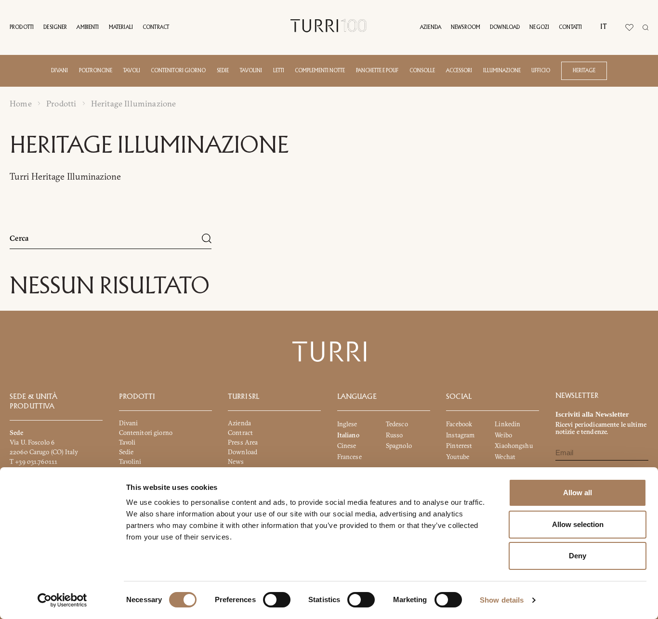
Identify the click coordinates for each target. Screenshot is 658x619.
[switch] (276, 599)
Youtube (457, 457)
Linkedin (507, 424)
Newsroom (465, 27)
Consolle (422, 70)
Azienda (430, 27)
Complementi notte (320, 70)
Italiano (348, 435)
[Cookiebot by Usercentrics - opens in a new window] (62, 600)
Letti (278, 70)
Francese (349, 457)
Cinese (346, 445)
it (603, 27)
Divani (59, 70)
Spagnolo (399, 445)
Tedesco (397, 424)
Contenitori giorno (178, 70)
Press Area (243, 442)
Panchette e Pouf (377, 70)
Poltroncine (95, 70)
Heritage (584, 70)
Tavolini (251, 70)
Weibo (503, 435)
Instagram (460, 435)
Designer (55, 27)
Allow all (577, 492)
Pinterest (459, 445)
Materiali (121, 27)
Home (21, 103)
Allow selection (578, 524)
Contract (156, 27)
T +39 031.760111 (33, 461)
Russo (394, 435)
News (236, 461)
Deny (577, 556)
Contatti (570, 27)
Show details (502, 600)
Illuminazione (502, 70)
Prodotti (22, 27)
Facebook (459, 424)
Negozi (539, 27)
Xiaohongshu (513, 445)
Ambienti (88, 27)
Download (505, 27)
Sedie (223, 70)
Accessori (459, 70)
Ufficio (540, 70)
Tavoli (131, 70)
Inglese (347, 424)
